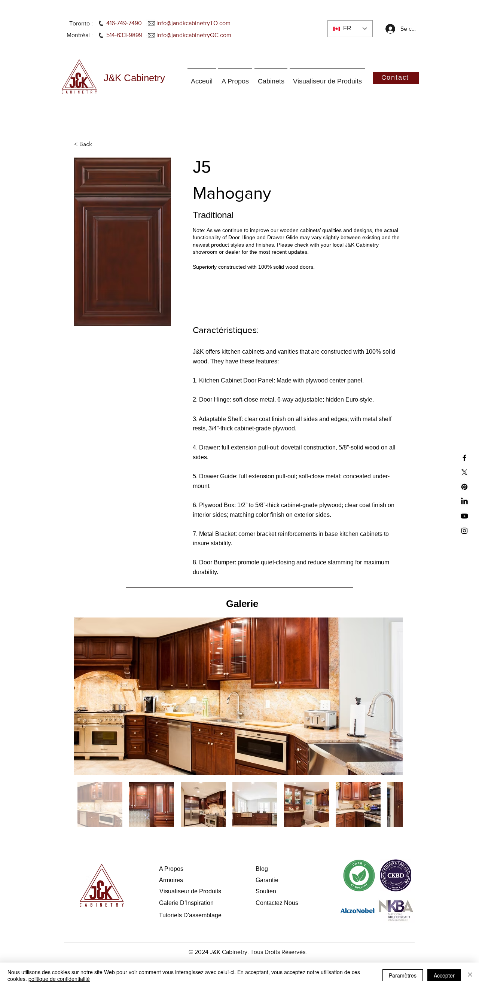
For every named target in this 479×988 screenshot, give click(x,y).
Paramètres (403, 975)
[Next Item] (390, 696)
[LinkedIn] (464, 501)
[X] (464, 472)
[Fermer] (470, 975)
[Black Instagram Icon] (464, 531)
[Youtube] (464, 516)
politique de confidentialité (59, 978)
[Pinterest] (464, 487)
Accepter (444, 975)
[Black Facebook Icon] (464, 458)
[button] (98, 144)
